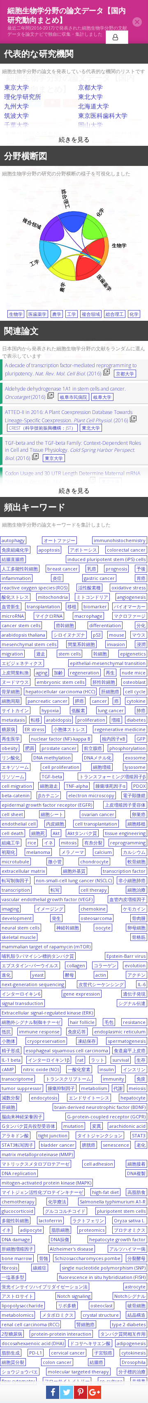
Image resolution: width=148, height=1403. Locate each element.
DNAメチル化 (97, 757)
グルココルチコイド (65, 1211)
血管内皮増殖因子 (127, 899)
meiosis (137, 1088)
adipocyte (31, 1230)
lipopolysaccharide (22, 1305)
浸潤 (141, 644)
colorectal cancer (126, 550)
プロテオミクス (130, 1230)
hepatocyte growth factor (117, 1239)
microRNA (13, 616)
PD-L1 (35, 1353)
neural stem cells (20, 928)
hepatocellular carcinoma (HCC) (60, 691)
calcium (103, 852)
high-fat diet (105, 1192)
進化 (6, 975)
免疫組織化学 (15, 550)
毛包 (108, 1022)
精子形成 (11, 1050)
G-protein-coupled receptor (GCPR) (106, 1116)
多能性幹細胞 (15, 1220)
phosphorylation (127, 748)
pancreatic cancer (47, 701)
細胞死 (38, 833)
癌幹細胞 (65, 625)
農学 (56, 314)
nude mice (134, 672)
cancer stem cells (21, 625)
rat (80, 1060)
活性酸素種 (89, 587)
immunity (113, 1079)
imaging (10, 909)
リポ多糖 (67, 1305)
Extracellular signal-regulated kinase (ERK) (47, 1013)
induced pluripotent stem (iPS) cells (106, 559)
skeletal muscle (19, 937)
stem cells (69, 654)
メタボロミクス (58, 1315)
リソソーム (13, 776)
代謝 (118, 1088)
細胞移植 (136, 824)
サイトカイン (15, 710)
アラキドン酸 (15, 1135)
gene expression (81, 994)
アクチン (136, 975)
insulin (106, 1069)
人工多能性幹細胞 (20, 569)
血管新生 (11, 606)
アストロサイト (17, 1296)
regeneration (84, 672)
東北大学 (90, 96)
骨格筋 (139, 937)
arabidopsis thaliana (23, 635)
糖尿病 (8, 729)
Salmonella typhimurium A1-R (113, 1201)
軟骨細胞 (136, 861)
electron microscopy (91, 795)
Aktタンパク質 (82, 833)
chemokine (93, 909)
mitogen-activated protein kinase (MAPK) (46, 1183)
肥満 (29, 748)
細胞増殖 (102, 767)
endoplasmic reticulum (120, 1031)
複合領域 (91, 314)
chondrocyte (94, 861)
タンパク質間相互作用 (123, 1334)
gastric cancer (99, 578)
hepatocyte (133, 1098)
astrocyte (135, 1286)
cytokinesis (133, 1353)
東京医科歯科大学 (102, 115)
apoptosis (49, 550)
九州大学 (16, 106)
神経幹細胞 (67, 928)
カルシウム (134, 852)
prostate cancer (59, 748)
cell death (12, 833)
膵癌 (79, 701)
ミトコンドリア (92, 597)
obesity (10, 748)
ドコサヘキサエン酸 (90, 1343)
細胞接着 (136, 1164)
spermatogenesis (127, 1041)
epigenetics (133, 654)
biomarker (95, 606)
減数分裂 (11, 1098)
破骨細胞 (136, 1305)
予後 (141, 569)
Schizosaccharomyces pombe (87, 1258)
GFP (141, 739)
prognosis (116, 569)
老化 (141, 1145)
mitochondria (53, 597)
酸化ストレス (15, 597)
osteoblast (134, 682)
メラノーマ (72, 852)
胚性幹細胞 (103, 682)
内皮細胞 (55, 824)
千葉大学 (16, 125)
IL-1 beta (11, 1060)
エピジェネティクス (22, 663)
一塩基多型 (13, 1277)
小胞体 (8, 1041)
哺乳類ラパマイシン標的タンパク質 (38, 956)
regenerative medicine (120, 729)
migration (12, 654)
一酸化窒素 (79, 1069)
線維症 (39, 1268)
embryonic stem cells (60, 682)
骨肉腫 (139, 918)
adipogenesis (131, 1343)
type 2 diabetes (129, 1324)
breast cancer (62, 569)
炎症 (57, 578)
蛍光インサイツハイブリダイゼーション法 (45, 1286)
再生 (110, 672)
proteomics (91, 1230)
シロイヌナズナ (69, 635)
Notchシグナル (130, 1296)
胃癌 (141, 578)
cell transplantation (96, 824)
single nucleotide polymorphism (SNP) (104, 1268)
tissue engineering (125, 833)
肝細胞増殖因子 (17, 1249)
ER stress (34, 729)
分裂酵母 (136, 1258)
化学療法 (57, 1201)
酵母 (69, 975)
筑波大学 (16, 115)
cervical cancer (68, 1353)
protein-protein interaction (61, 1334)
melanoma (38, 852)
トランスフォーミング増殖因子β (112, 776)
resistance (134, 1022)
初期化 (8, 852)
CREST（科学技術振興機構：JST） (42, 428)
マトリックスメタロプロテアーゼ (35, 1164)
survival (120, 1060)
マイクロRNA (48, 616)
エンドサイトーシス (89, 1098)
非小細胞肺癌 (132, 880)
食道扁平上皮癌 (130, 1050)
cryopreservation (46, 1041)
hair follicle (82, 1022)
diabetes (136, 720)
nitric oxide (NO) (41, 1069)
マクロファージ (130, 616)
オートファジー (59, 540)
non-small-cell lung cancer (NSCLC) (74, 880)
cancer (99, 701)
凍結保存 (87, 1041)
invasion (116, 644)
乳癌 (91, 569)
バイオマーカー (130, 606)
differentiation (105, 625)
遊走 (40, 654)
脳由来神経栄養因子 (22, 1116)
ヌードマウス (15, 682)
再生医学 (11, 739)
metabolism (94, 1088)
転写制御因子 (15, 880)
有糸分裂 (93, 843)
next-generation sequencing (33, 984)
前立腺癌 (93, 748)
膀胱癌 (88, 1145)
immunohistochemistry (120, 540)
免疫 (141, 1079)
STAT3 (139, 1135)
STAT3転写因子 (17, 1145)
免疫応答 (77, 1031)
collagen (76, 965)
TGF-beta (52, 776)
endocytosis (44, 1098)
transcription (16, 890)
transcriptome (17, 1079)
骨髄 (43, 1258)
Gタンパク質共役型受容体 (28, 1126)
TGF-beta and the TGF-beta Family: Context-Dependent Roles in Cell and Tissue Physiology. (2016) (73, 450)
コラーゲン (105, 965)
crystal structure (101, 1315)
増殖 (115, 720)
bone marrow (17, 1258)
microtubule (15, 861)
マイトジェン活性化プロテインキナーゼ (42, 1192)
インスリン (134, 1069)
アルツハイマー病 (127, 1249)
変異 (96, 1126)
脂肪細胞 (60, 1230)
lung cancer (111, 710)
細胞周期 (11, 701)
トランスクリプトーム (68, 1079)
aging (41, 672)
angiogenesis (131, 597)
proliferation (91, 720)
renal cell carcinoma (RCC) (30, 1324)
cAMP (8, 1069)
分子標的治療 (132, 1371)
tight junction (52, 1135)
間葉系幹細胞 (81, 644)
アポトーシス (83, 550)
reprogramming (128, 843)
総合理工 (115, 314)
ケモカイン (134, 909)
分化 (141, 625)
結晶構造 (136, 1315)
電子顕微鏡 (134, 795)
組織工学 (11, 843)
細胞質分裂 (13, 1362)
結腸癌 (96, 1362)
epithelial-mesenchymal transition (108, 663)
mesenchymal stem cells (29, 644)
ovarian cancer (97, 814)
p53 (97, 635)
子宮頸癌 (103, 1353)
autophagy (13, 540)
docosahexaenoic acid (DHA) (33, 1343)
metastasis (13, 720)
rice (32, 843)
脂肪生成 (11, 1353)
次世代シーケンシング (101, 984)
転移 (35, 720)
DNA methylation (52, 757)
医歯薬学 (37, 314)
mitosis (68, 843)
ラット (97, 1060)
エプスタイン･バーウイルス (30, 965)
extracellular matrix (23, 871)
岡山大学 (90, 125)
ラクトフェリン (88, 1220)
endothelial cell (19, 824)
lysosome (135, 767)
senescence (116, 1145)
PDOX (139, 786)
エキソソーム (15, 767)
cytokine (136, 701)
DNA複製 (136, 1173)
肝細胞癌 (110, 691)
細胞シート (52, 814)
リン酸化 (11, 757)
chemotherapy (18, 1201)
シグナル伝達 (132, 1003)
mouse (116, 635)
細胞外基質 (74, 871)
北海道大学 (93, 106)
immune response (39, 1031)
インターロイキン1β (48, 1060)
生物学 (16, 314)
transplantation (43, 606)
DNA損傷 (60, 1239)
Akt (56, 833)
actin (100, 975)
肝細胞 (8, 1107)
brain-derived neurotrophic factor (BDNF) (100, 1107)
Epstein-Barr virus (126, 956)
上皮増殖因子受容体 (125, 805)
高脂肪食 (136, 1192)
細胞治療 (136, 890)
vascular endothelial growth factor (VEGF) (47, 899)
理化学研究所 (22, 96)
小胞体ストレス (69, 729)
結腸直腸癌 (13, 559)
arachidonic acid (127, 1126)
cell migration (17, 786)
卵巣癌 (139, 814)
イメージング (49, 909)
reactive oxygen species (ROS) (34, 587)
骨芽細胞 (11, 691)
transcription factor (124, 871)
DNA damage (16, 1239)
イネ (48, 843)
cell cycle (135, 691)
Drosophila (134, 1362)
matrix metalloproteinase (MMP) (37, 1154)
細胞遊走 (49, 786)
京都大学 (90, 87)
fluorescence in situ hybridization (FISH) (102, 1277)
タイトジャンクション (100, 1135)
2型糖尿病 (12, 1334)
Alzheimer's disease (71, 1249)
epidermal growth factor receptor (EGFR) (47, 805)
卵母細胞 (136, 928)
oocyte (103, 928)
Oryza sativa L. (130, 1220)
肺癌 (141, 710)
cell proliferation (60, 767)
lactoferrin (50, 1220)
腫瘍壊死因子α (110, 786)
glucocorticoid (17, 1211)
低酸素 (78, 710)
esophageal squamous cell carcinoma (66, 1050)
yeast (38, 975)
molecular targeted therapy (78, 1371)
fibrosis (9, 1268)
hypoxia (50, 710)
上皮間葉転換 (15, 672)
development (17, 918)
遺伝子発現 (134, 994)
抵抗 (6, 1031)
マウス (139, 635)
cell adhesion (98, 1164)
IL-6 (142, 984)
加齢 (58, 672)
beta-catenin (16, 795)
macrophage (88, 616)
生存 (141, 1060)
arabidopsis (58, 720)
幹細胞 (100, 654)
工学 (71, 314)
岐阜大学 (102, 397)
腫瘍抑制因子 (61, 1088)
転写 (55, 890)
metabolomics (17, 1315)
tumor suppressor (22, 1088)
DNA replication (19, 1173)
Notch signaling (73, 1296)
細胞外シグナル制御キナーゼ (31, 1022)
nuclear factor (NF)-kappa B (60, 739)
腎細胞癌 (85, 1324)
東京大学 (16, 87)
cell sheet (12, 814)
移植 (71, 606)
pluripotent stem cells (121, 1211)
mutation (73, 1126)
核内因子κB (113, 739)
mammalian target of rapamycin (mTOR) (46, 946)
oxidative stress (128, 587)
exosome (135, 757)
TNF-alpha (77, 786)
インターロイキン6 (21, 994)
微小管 (55, 861)
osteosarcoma (96, 918)
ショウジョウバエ (20, 1371)
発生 (56, 918)
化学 (134, 314)
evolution (135, 965)
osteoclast (101, 1305)
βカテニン (48, 795)
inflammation (16, 578)
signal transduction (22, 1003)
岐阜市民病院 (73, 397)
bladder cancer (57, 1145)
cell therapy (94, 890)
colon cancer (57, 1362)
